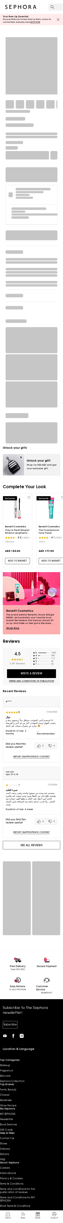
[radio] (40, 746)
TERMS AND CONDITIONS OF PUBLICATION (31, 681)
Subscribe (10, 1024)
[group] (46, 746)
